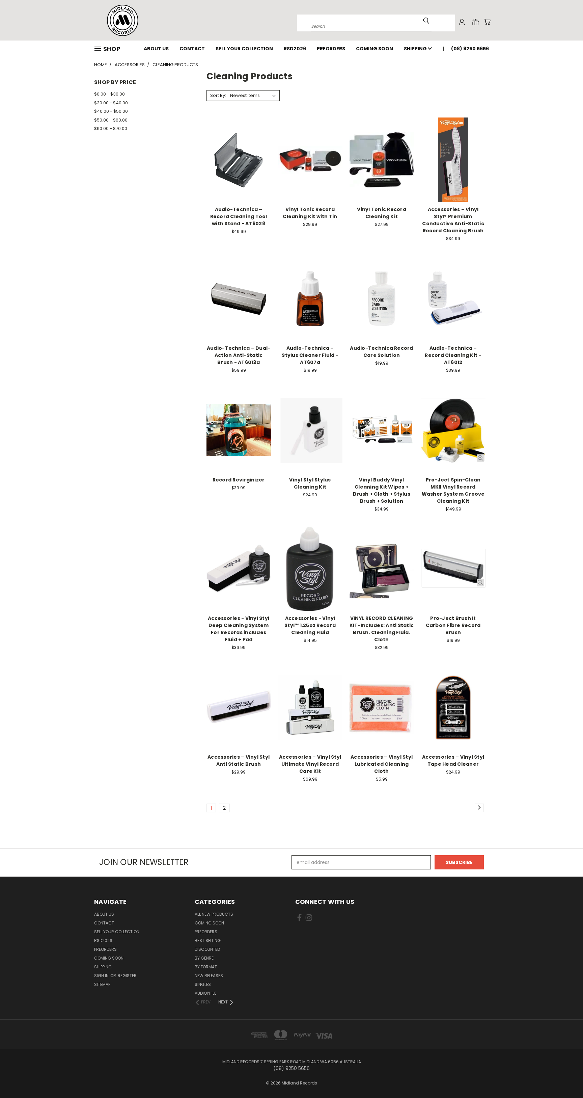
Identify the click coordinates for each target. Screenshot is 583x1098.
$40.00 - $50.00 (111, 111)
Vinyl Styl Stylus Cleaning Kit (310, 483)
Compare (236, 159)
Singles (203, 984)
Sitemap (102, 984)
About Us (156, 48)
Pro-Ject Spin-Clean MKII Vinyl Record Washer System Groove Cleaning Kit (453, 490)
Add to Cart (238, 172)
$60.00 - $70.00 (110, 128)
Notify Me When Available (310, 171)
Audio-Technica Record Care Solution (381, 352)
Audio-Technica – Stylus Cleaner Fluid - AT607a (310, 355)
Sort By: (218, 95)
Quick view (238, 146)
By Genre (204, 958)
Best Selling (208, 940)
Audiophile (205, 993)
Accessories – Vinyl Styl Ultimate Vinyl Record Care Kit (310, 764)
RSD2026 (295, 48)
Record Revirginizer (239, 479)
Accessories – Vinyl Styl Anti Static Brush (238, 760)
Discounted (207, 949)
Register (127, 975)
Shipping (416, 48)
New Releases (209, 975)
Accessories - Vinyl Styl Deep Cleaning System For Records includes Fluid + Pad (238, 629)
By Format (206, 967)
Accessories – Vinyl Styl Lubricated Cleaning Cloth (382, 764)
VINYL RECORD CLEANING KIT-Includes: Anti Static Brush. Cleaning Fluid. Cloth (382, 629)
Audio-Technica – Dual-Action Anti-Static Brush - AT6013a (239, 355)
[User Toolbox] (462, 22)
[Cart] (487, 22)
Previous (565, 1077)
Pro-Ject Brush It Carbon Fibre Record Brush (453, 625)
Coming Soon (374, 48)
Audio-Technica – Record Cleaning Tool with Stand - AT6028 (238, 216)
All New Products (214, 914)
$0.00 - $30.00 (109, 94)
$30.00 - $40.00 (111, 103)
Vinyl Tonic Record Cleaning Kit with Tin (310, 213)
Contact (192, 48)
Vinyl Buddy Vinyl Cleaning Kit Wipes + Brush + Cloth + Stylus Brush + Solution (381, 490)
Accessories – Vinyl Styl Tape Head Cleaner (453, 760)
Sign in (102, 975)
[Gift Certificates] (475, 22)
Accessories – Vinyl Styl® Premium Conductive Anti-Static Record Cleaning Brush (453, 220)
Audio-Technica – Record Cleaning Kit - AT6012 (453, 355)
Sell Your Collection (244, 48)
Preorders (331, 48)
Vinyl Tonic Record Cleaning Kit (381, 213)
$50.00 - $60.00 (111, 120)
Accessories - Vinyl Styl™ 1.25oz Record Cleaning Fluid (310, 625)
